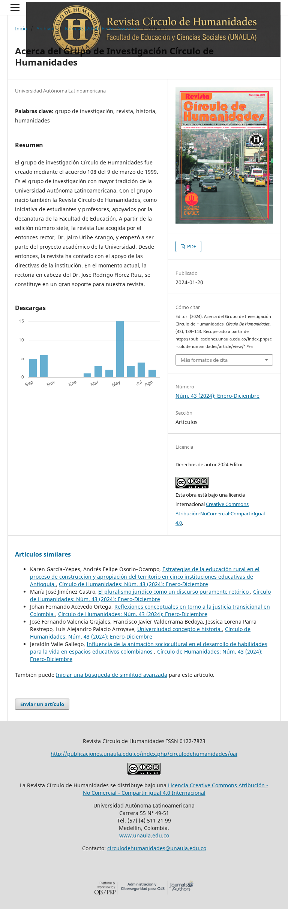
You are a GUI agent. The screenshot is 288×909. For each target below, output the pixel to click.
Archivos (46, 28)
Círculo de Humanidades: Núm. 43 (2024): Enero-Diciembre (133, 584)
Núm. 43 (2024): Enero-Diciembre (102, 28)
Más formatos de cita (204, 360)
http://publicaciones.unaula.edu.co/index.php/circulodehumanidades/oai (144, 753)
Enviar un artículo (42, 704)
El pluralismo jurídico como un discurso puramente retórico (174, 591)
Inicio (21, 28)
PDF (191, 246)
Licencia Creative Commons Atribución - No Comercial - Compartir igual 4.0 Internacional (175, 789)
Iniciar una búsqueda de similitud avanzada (111, 674)
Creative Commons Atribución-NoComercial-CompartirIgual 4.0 (220, 513)
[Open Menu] (15, 7)
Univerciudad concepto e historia (179, 629)
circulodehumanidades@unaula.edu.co (156, 848)
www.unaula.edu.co (144, 835)
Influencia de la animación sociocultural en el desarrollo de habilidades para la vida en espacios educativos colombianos (148, 647)
